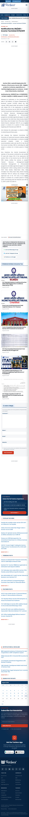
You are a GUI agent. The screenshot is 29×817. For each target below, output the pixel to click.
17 (3, 696)
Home (2, 15)
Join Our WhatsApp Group (11, 249)
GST (2, 778)
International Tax (5, 784)
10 (3, 693)
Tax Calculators (4, 799)
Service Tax (19, 15)
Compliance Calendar (6, 797)
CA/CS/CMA (18, 784)
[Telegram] (23, 769)
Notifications (15, 21)
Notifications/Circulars (13, 36)
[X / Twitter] (6, 769)
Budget (13, 15)
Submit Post (17, 1)
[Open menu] (26, 5)
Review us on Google (10, 257)
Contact (17, 797)
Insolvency (17, 782)
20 (14, 696)
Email (4, 436)
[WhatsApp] (19, 769)
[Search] (27, 15)
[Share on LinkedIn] (9, 41)
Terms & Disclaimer (12, 808)
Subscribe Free (7, 725)
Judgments (3, 795)
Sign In (24, 1)
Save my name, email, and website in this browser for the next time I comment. (15, 449)
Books (8, 1)
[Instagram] (16, 769)
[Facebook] (2, 769)
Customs (3, 780)
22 (22, 696)
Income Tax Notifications (14, 237)
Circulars (3, 793)
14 (18, 693)
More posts (4, 552)
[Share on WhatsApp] (12, 41)
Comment (5, 413)
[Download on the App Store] (19, 752)
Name (4, 430)
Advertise (17, 795)
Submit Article (18, 793)
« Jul (2, 704)
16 (25, 693)
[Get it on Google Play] (9, 752)
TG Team (5, 35)
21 (18, 696)
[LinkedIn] (12, 769)
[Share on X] (6, 41)
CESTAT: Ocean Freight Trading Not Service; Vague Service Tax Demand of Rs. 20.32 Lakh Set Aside (13, 546)
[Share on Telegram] (15, 41)
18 (6, 696)
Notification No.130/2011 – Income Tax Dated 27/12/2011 (13, 30)
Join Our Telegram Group (11, 253)
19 (10, 696)
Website (4, 442)
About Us (17, 790)
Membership (18, 799)
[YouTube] (9, 769)
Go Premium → (14, 512)
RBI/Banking (18, 780)
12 (10, 693)
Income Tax (7, 15)
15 (22, 693)
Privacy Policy (4, 808)
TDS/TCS (3, 782)
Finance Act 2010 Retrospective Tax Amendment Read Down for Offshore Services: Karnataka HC (14, 539)
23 (25, 696)
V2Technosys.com (5, 806)
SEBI (16, 778)
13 (14, 693)
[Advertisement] (14, 218)
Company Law (18, 775)
